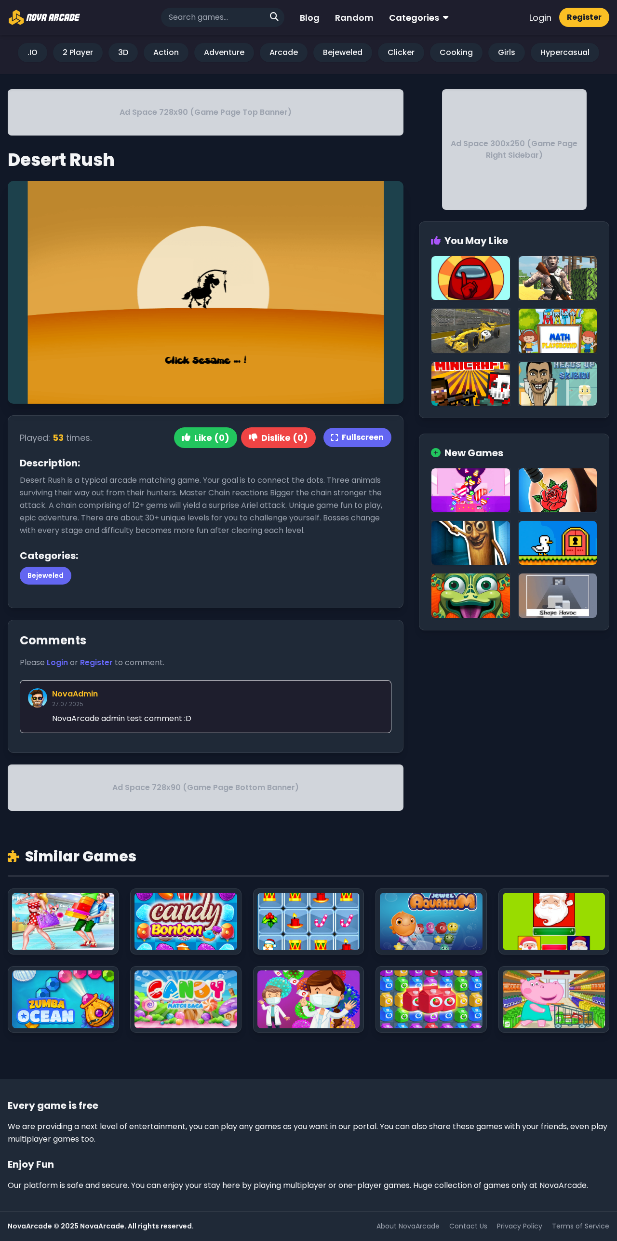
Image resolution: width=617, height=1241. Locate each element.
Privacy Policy (519, 1226)
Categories (414, 18)
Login (540, 18)
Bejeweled (342, 52)
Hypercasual (565, 52)
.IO (32, 52)
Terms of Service (580, 1226)
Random (354, 18)
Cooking (456, 52)
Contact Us (468, 1226)
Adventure (224, 52)
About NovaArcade (408, 1226)
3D (123, 52)
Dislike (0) (284, 438)
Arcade (283, 52)
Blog (310, 18)
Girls (506, 52)
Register (584, 17)
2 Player (78, 52)
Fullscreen (363, 437)
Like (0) (211, 438)
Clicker (401, 52)
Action (166, 52)
